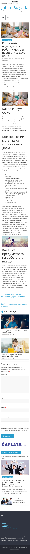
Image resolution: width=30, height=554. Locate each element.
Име (2, 398)
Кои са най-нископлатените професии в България (12, 355)
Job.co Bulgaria (15, 7)
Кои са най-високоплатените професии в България (19, 500)
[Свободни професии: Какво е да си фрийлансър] (15, 315)
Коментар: (4, 374)
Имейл (3, 407)
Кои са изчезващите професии (9, 3)
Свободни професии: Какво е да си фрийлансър (14, 305)
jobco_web (17, 58)
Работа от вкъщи (7, 40)
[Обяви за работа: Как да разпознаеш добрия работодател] (15, 461)
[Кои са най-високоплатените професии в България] (6, 498)
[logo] (9, 519)
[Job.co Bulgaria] (3, 17)
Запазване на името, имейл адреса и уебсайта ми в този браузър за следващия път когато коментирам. (15, 430)
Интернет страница (7, 417)
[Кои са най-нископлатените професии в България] (15, 339)
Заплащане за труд (7, 477)
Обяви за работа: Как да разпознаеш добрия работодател (13, 295)
